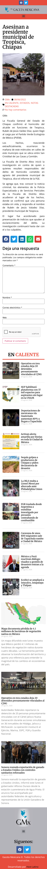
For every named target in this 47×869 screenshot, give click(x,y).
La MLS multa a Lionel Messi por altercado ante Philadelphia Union (31, 485)
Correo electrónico (12, 307)
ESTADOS (25, 102)
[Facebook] (21, 3)
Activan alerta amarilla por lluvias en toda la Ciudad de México (32, 438)
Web (5, 318)
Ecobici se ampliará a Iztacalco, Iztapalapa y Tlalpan (32, 582)
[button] (23, 16)
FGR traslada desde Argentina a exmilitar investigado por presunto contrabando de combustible (31, 512)
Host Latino (32, 866)
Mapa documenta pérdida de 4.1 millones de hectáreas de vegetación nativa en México (21, 631)
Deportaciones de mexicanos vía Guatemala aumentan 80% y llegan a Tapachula (31, 416)
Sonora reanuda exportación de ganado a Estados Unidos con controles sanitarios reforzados (22, 770)
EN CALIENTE (12, 102)
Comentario (9, 265)
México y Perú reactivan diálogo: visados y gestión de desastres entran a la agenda (32, 562)
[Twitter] (26, 3)
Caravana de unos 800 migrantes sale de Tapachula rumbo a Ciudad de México (32, 537)
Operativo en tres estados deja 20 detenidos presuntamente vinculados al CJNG (31, 369)
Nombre (7, 297)
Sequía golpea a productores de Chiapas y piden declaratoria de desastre (29, 463)
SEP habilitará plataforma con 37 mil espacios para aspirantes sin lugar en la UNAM (32, 392)
